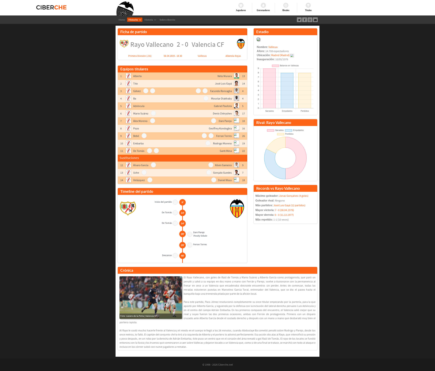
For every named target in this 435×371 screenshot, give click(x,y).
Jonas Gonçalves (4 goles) (293, 195)
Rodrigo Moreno (222, 143)
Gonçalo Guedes (222, 172)
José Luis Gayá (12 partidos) (289, 205)
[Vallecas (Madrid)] (258, 38)
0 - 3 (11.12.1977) (284, 214)
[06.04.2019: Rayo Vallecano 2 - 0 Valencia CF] (150, 297)
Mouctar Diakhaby (221, 98)
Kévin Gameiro (223, 165)
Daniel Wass (225, 180)
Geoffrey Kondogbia (220, 128)
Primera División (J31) (140, 56)
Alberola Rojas (233, 56)
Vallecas (202, 56)
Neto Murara (225, 76)
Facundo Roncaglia (221, 91)
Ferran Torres (224, 136)
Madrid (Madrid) (280, 55)
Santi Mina (226, 151)
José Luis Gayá (223, 83)
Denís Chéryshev (222, 113)
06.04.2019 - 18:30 (173, 56)
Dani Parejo (225, 121)
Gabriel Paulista (223, 106)
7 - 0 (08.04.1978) (284, 210)
